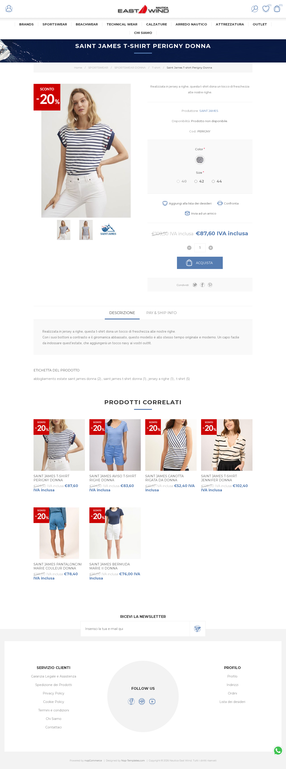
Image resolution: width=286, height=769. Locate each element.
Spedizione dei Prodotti (53, 685)
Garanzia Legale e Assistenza (53, 676)
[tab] (122, 312)
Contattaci (53, 727)
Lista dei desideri (232, 702)
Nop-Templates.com (133, 760)
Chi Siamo (53, 719)
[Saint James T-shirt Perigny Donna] (59, 445)
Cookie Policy (53, 702)
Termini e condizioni (53, 710)
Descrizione (122, 313)
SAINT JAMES (208, 111)
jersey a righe (159, 379)
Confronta (231, 203)
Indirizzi (232, 685)
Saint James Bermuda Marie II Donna (109, 566)
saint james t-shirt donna (123, 379)
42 (201, 181)
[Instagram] (142, 701)
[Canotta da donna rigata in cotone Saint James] (171, 445)
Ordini (232, 693)
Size (199, 172)
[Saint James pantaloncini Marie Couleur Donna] (59, 533)
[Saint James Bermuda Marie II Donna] (115, 533)
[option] (64, 230)
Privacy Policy (53, 693)
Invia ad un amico (203, 213)
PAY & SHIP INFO (161, 313)
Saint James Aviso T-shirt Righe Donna (112, 478)
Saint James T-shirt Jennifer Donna (219, 478)
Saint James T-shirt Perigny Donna (51, 478)
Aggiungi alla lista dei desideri (190, 203)
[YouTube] (152, 701)
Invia (197, 628)
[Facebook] (131, 701)
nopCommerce (93, 760)
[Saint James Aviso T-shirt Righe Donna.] (115, 445)
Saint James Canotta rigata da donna (164, 478)
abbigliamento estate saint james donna (65, 379)
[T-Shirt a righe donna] (226, 445)
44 (219, 181)
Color (199, 149)
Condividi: (183, 285)
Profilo (232, 676)
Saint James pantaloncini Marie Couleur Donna (58, 566)
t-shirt (181, 379)
